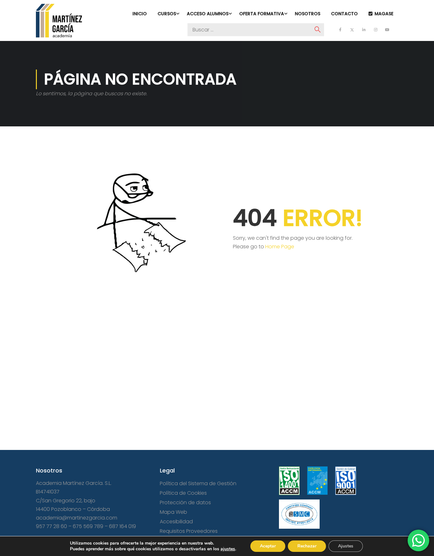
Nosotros (307, 13)
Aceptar (268, 546)
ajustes (227, 549)
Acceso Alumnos (207, 13)
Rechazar (306, 546)
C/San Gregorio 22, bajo (65, 500)
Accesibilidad (176, 521)
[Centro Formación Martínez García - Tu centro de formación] (59, 20)
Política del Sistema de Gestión (198, 483)
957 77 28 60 (51, 526)
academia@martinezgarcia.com (76, 517)
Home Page (279, 246)
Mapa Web (173, 512)
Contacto (344, 13)
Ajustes (345, 546)
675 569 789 (88, 526)
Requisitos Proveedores (189, 531)
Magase (384, 13)
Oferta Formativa (261, 13)
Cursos (167, 13)
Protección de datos (185, 502)
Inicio (139, 13)
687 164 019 (122, 526)
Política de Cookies (183, 493)
